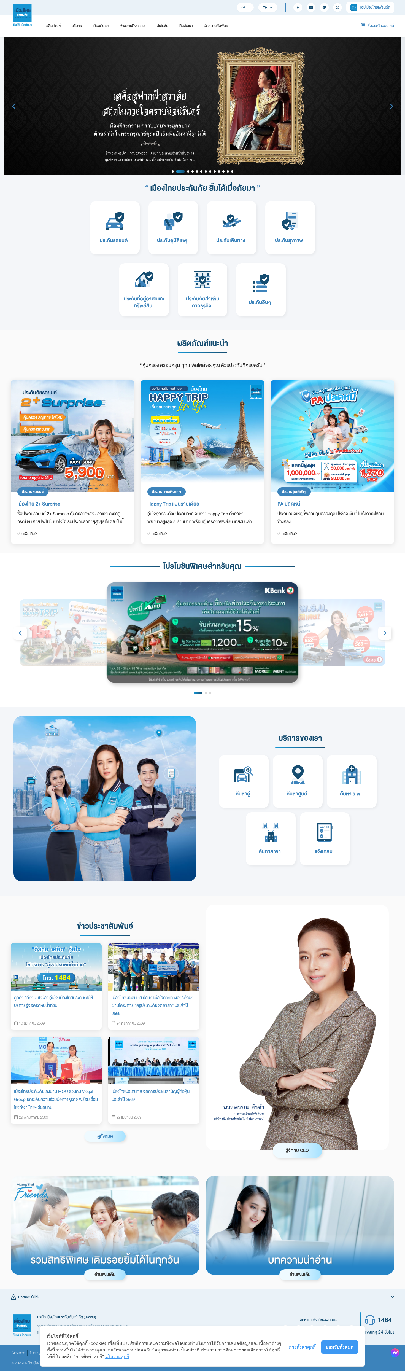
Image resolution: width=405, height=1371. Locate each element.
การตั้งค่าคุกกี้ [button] (302, 1347)
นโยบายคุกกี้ (117, 1356)
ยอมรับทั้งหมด (339, 1347)
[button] (202, 1297)
